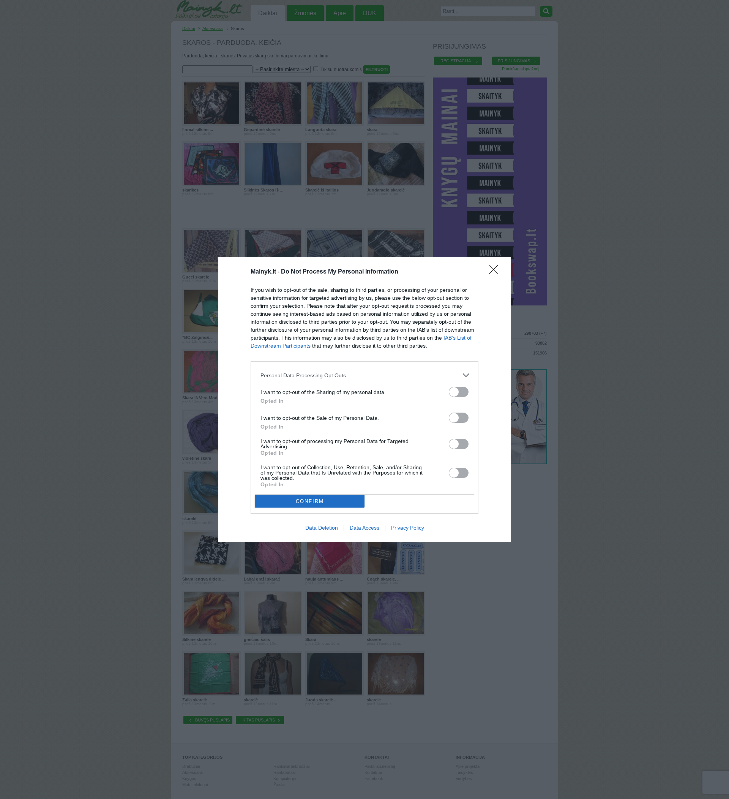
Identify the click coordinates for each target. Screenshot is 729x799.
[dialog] (364, 399)
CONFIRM (310, 501)
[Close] (496, 272)
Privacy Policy (407, 528)
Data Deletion (321, 528)
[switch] (459, 392)
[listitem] (364, 375)
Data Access (364, 528)
